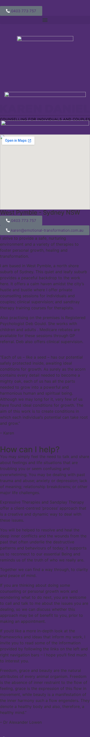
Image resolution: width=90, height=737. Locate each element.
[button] (45, 20)
